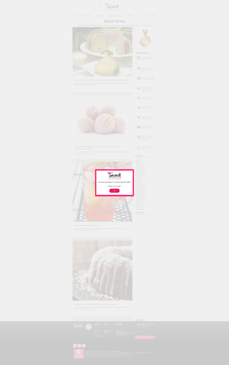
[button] (114, 191)
